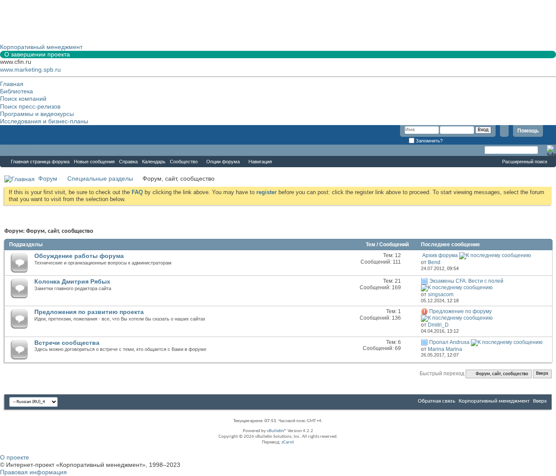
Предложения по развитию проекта (89, 311)
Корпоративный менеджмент (494, 401)
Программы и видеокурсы (37, 113)
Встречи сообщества (66, 342)
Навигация (260, 161)
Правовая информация (33, 472)
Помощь (528, 131)
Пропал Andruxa (449, 342)
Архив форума (440, 255)
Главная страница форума (40, 161)
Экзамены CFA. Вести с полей (466, 281)
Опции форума (223, 161)
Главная (11, 83)
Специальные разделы (100, 178)
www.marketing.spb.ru (30, 69)
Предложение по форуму (460, 311)
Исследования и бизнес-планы (44, 121)
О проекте (14, 457)
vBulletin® (277, 431)
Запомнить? (428, 140)
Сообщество (184, 161)
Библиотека (16, 91)
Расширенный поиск (524, 161)
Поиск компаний (23, 98)
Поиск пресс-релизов (30, 106)
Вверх (542, 374)
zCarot (287, 442)
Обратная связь (436, 401)
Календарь (153, 161)
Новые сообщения (94, 161)
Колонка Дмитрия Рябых (72, 281)
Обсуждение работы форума (79, 255)
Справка (128, 161)
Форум (17, 150)
